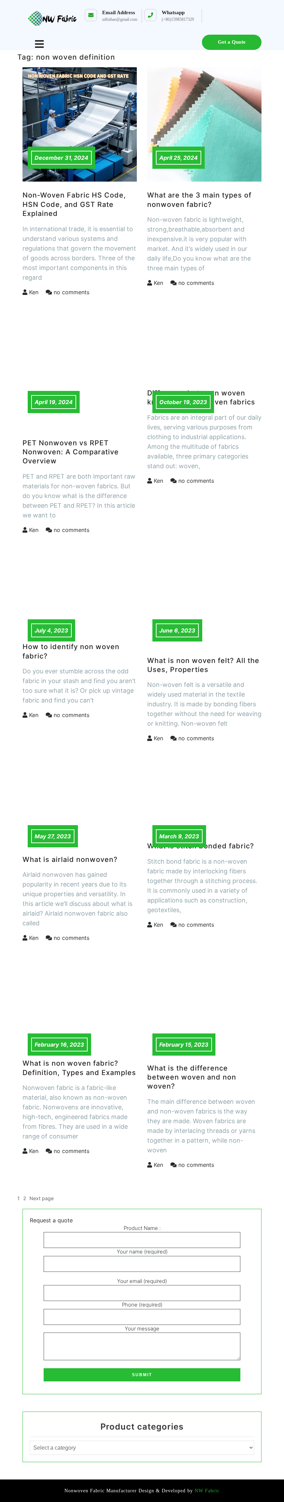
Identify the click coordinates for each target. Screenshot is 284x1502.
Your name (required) (142, 1251)
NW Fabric (206, 1490)
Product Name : (142, 1228)
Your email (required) (142, 1281)
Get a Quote (232, 42)
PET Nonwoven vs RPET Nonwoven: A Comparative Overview (71, 452)
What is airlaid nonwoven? (70, 859)
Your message (142, 1328)
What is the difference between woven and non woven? (191, 1077)
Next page (41, 1198)
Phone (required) (142, 1304)
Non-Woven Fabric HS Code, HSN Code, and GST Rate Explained (74, 204)
